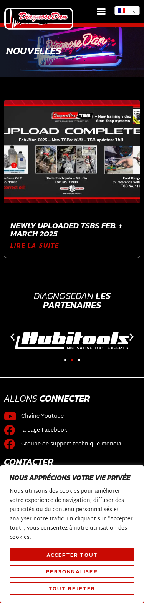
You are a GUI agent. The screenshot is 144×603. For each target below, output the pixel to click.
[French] (127, 10)
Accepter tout (72, 555)
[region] (72, 534)
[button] (101, 11)
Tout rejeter (72, 588)
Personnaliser (72, 571)
